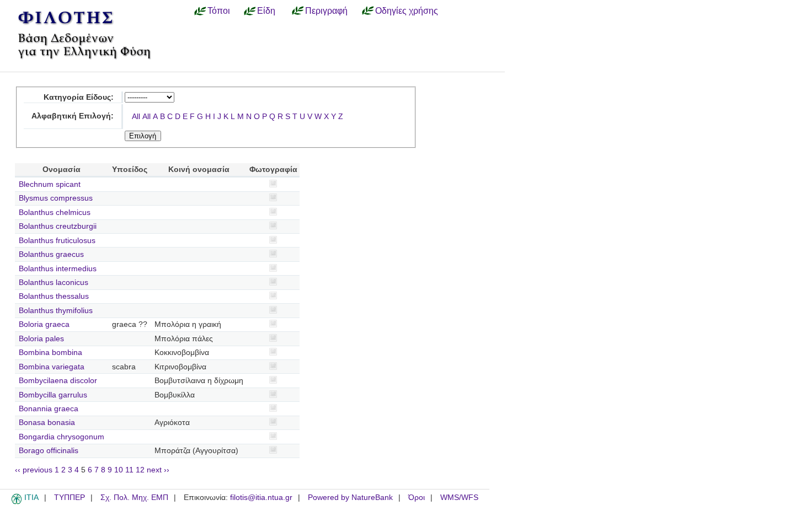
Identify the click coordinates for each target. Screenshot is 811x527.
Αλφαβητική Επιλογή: (72, 116)
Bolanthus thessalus (54, 296)
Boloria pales (41, 339)
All (136, 116)
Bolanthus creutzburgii (58, 226)
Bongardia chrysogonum (61, 437)
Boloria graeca (44, 324)
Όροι (416, 497)
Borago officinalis (48, 451)
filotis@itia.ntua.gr (261, 497)
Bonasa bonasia (47, 422)
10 (118, 470)
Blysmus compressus (56, 198)
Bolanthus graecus (51, 254)
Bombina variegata (51, 367)
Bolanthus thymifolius (56, 310)
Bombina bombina (50, 352)
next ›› (158, 470)
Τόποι (218, 10)
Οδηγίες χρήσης (406, 10)
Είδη (266, 10)
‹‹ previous (33, 470)
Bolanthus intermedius (58, 269)
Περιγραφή (326, 10)
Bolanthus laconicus (53, 282)
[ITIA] (16, 502)
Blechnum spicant (50, 184)
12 (140, 470)
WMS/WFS (459, 497)
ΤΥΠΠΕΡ (69, 497)
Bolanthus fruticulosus (57, 240)
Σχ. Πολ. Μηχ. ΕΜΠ (134, 497)
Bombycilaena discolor (58, 381)
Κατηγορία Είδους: (79, 97)
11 (129, 470)
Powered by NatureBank (350, 497)
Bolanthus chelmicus (54, 212)
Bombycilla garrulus (53, 395)
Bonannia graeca (48, 409)
